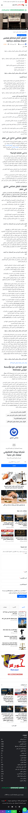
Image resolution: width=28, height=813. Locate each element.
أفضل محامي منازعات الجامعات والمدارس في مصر (8, 524)
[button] (24, 810)
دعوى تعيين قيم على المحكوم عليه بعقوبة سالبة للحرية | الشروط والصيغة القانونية (8, 699)
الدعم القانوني (23, 744)
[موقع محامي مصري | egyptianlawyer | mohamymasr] (18, 5)
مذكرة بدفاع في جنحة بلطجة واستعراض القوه (10, 637)
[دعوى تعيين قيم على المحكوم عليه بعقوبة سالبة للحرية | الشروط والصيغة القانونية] (7, 691)
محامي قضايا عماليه (21, 776)
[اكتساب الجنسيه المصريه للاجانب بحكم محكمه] (21, 533)
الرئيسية (24, 31)
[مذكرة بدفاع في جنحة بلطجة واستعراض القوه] (22, 638)
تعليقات (5, 607)
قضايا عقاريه (23, 762)
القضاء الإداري (15, 147)
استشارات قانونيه (22, 741)
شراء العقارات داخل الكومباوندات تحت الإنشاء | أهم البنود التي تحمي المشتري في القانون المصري (21, 717)
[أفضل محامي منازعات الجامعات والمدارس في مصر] (7, 518)
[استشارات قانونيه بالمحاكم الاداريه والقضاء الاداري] (7, 533)
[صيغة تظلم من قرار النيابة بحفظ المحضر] (22, 632)
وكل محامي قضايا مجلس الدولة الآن (18, 362)
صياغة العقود (23, 750)
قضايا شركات (23, 760)
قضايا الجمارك (23, 755)
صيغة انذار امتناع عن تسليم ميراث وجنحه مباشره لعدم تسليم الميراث (9, 644)
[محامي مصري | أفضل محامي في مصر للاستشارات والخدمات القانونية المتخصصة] (21, 691)
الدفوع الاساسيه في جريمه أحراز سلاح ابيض (10, 613)
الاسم (25, 571)
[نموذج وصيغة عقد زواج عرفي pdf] (22, 623)
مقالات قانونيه (23, 780)
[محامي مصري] (14, 10)
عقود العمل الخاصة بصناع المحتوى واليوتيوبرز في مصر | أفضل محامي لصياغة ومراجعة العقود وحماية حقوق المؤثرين (7, 717)
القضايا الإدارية (9, 145)
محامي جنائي (23, 771)
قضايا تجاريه (23, 757)
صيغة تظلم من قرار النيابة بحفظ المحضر (10, 630)
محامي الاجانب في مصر (20, 769)
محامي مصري (21, 44)
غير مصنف (23, 753)
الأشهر (23, 607)
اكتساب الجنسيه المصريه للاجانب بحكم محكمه (21, 538)
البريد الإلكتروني (23, 578)
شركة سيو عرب (5, 803)
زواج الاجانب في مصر (21, 748)
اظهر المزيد (14, 725)
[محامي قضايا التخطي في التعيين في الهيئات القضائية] (21, 518)
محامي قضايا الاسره (21, 773)
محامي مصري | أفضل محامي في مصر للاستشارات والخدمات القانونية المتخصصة (22, 699)
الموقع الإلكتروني (23, 584)
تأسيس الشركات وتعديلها (20, 746)
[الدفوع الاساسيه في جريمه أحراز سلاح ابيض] (22, 614)
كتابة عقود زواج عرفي (21, 766)
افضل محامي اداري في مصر (18, 412)
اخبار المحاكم (23, 739)
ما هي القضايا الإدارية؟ (19, 418)
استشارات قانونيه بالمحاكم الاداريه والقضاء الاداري (7, 538)
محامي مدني (23, 778)
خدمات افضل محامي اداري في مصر (16, 415)
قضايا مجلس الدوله (17, 31)
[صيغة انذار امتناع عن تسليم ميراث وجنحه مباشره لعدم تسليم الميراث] (22, 646)
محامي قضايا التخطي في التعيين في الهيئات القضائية (21, 524)
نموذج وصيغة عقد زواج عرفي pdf (9, 619)
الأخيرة (14, 607)
